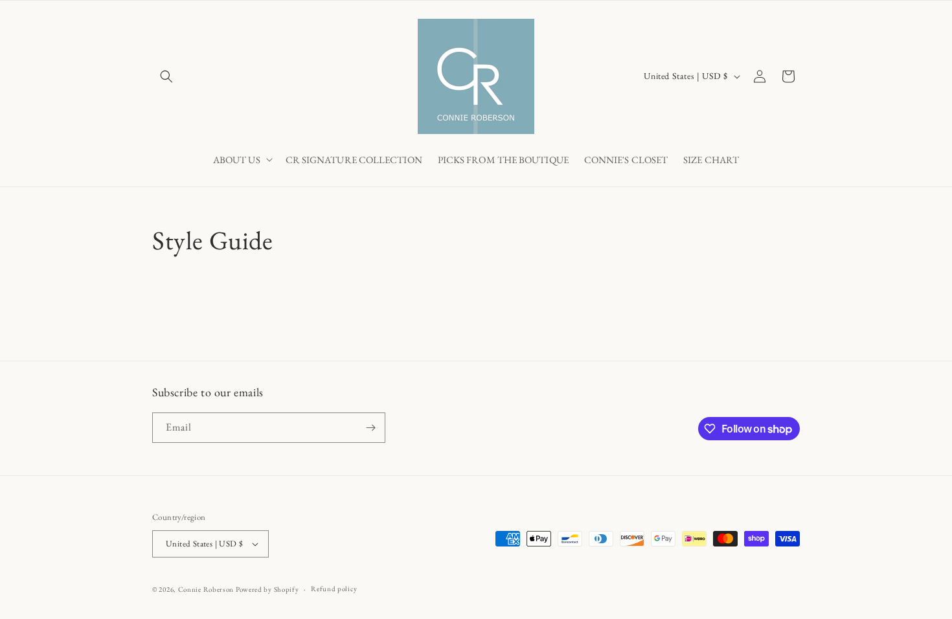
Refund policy (334, 588)
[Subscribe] (370, 427)
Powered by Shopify (267, 589)
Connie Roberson (206, 589)
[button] (166, 76)
